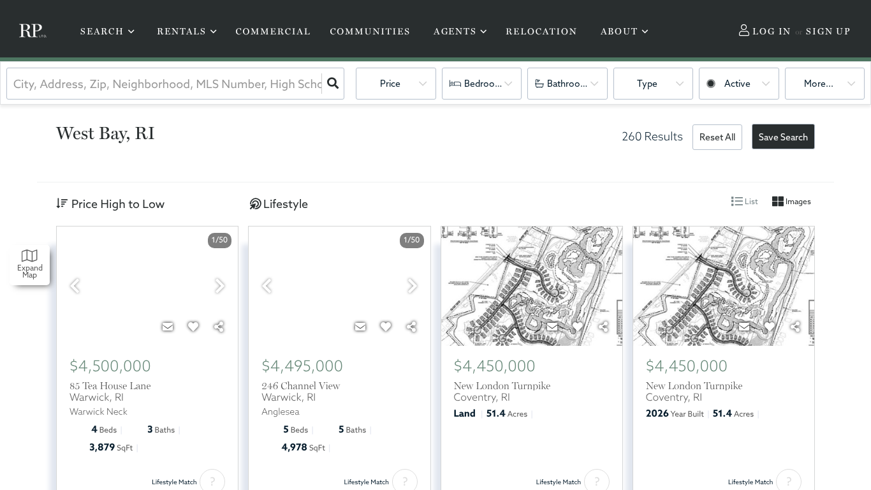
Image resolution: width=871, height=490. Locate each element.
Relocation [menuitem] (542, 32)
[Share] (218, 326)
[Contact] (167, 326)
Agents (455, 31)
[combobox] (14, 84)
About (619, 31)
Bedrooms (486, 83)
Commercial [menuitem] (273, 32)
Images (797, 201)
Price (390, 83)
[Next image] (220, 287)
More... (818, 83)
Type (647, 83)
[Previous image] (74, 287)
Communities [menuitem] (370, 32)
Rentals (182, 31)
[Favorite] (193, 326)
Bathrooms (570, 83)
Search (102, 31)
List (750, 201)
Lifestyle (285, 204)
